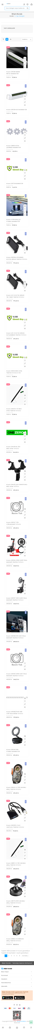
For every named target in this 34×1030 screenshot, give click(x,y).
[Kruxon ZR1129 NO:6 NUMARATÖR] (24, 105)
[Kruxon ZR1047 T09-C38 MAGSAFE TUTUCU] (24, 517)
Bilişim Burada (21, 1021)
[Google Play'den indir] (7, 997)
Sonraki (24, 956)
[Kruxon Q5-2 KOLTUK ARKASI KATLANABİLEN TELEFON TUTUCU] (24, 328)
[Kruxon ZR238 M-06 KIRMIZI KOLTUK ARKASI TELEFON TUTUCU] (24, 252)
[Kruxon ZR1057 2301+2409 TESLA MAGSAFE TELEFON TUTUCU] (24, 593)
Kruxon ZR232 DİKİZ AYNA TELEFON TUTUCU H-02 (14, 372)
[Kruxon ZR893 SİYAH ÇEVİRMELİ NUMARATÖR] (24, 141)
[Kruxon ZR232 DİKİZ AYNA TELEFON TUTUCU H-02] (24, 366)
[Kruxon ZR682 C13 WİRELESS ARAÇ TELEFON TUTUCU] (24, 934)
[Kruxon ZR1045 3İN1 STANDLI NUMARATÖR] (24, 745)
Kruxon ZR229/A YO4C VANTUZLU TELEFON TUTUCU (15, 826)
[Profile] (31, 1027)
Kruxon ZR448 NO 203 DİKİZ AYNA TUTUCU (13, 447)
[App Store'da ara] (19, 998)
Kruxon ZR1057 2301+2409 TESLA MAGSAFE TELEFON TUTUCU (16, 599)
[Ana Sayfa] (8, 4)
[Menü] (2, 5)
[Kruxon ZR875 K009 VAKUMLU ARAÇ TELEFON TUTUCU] (24, 896)
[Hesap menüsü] (24, 5)
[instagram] (17, 1005)
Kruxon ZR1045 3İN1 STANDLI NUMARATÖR (13, 750)
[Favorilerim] (27, 5)
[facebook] (14, 1005)
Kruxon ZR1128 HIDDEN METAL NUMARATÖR (13, 72)
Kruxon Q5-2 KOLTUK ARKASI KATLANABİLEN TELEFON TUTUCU (16, 334)
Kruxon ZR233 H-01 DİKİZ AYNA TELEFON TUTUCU (14, 410)
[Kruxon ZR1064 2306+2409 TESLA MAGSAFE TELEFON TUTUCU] (24, 555)
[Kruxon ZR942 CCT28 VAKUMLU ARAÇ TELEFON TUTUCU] (24, 782)
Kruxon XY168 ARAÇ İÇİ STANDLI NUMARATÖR (13, 220)
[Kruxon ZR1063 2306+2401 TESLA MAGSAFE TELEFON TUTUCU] (24, 669)
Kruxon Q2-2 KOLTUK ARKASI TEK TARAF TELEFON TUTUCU (15, 296)
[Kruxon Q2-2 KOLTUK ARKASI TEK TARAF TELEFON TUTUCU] (24, 290)
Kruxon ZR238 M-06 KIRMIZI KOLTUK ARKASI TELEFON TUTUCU (16, 258)
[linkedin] (20, 1005)
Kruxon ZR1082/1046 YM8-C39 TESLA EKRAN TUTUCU (14, 712)
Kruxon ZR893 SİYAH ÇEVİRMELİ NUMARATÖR (13, 146)
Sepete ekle (24, 58)
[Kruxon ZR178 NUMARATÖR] (24, 179)
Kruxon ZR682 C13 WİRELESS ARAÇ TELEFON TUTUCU (15, 940)
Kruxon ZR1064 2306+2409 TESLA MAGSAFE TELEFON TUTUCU (16, 561)
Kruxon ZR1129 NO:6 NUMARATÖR (16, 109)
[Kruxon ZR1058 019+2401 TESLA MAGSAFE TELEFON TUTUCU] (24, 631)
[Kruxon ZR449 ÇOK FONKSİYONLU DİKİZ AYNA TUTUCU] (24, 480)
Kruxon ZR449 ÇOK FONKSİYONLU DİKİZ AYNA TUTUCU (16, 485)
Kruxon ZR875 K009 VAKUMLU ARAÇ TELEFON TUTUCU (15, 902)
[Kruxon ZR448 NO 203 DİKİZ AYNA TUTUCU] (24, 442)
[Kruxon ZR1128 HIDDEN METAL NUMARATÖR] (24, 67)
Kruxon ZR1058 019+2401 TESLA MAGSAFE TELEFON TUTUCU (16, 637)
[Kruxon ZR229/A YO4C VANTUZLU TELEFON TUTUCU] (24, 820)
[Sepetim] (31, 5)
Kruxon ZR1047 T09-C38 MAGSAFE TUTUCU (13, 523)
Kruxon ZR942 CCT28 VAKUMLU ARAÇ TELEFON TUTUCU (16, 788)
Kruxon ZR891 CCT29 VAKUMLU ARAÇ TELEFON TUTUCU (16, 864)
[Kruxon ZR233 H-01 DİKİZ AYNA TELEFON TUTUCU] (24, 404)
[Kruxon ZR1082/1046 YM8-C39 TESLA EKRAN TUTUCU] (24, 707)
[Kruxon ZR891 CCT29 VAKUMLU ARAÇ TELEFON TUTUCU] (24, 858)
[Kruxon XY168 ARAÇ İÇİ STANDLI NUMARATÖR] (24, 214)
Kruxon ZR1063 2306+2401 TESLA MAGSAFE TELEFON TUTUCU (16, 675)
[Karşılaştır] (24, 64)
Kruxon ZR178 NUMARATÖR (14, 183)
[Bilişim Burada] (6, 968)
